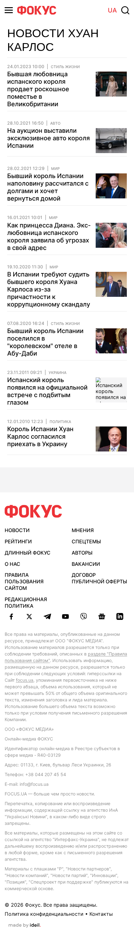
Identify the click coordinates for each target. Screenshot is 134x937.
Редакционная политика (26, 602)
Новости (17, 530)
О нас (12, 564)
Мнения (83, 530)
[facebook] (11, 616)
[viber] (83, 616)
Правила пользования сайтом (24, 581)
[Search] (125, 10)
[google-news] (101, 616)
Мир (55, 169)
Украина (57, 373)
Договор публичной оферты (99, 578)
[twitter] (29, 616)
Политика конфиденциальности (44, 914)
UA (112, 10)
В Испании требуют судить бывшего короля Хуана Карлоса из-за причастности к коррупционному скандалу (48, 289)
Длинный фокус (27, 553)
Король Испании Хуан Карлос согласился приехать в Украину (40, 436)
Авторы (82, 553)
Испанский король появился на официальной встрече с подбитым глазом (47, 391)
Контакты (101, 914)
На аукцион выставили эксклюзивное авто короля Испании (48, 138)
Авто (55, 123)
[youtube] (65, 616)
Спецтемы (86, 541)
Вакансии (86, 564)
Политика (60, 422)
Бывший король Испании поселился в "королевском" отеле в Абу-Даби (45, 342)
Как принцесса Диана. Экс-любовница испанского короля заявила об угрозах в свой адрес (49, 237)
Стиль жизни (65, 67)
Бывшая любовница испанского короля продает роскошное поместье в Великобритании (38, 89)
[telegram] (47, 616)
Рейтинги (18, 541)
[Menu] (8, 10)
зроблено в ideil (25, 925)
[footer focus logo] (33, 511)
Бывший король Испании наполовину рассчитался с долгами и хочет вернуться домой (48, 187)
